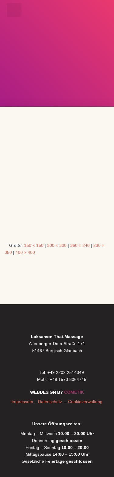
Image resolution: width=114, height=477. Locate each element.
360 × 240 (80, 245)
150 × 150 (33, 245)
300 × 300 (57, 245)
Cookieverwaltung (85, 401)
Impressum (22, 401)
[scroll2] (57, 180)
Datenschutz (51, 401)
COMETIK (74, 392)
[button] (14, 10)
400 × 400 (25, 252)
